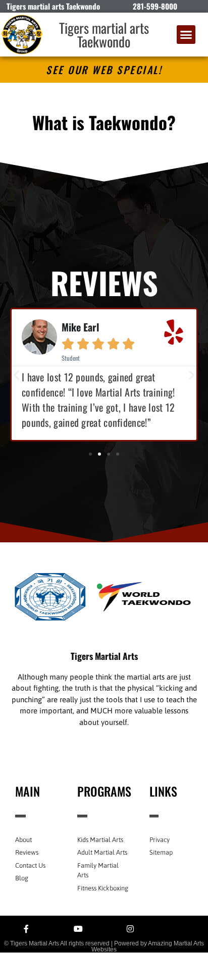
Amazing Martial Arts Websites (147, 946)
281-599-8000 (155, 6)
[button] (186, 34)
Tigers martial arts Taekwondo (104, 34)
